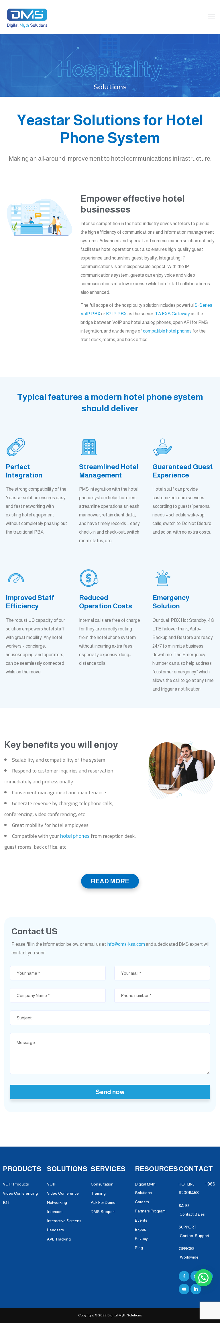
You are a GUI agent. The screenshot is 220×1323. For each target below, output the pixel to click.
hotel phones (75, 836)
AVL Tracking (59, 1239)
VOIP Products (16, 1184)
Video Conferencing (20, 1193)
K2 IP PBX (116, 313)
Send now (110, 1092)
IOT (6, 1202)
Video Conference (63, 1193)
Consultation (102, 1184)
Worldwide (189, 1257)
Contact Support (194, 1235)
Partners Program (150, 1211)
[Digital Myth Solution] (27, 17)
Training (98, 1193)
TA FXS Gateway (172, 313)
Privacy (141, 1238)
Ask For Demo (103, 1202)
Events (141, 1220)
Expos (140, 1229)
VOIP (51, 1184)
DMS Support (103, 1211)
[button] (203, 1277)
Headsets (55, 1230)
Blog (139, 1247)
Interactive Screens (64, 1220)
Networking (57, 1202)
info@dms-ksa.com (126, 944)
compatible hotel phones (167, 331)
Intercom (54, 1211)
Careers (142, 1202)
